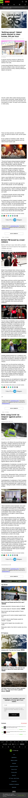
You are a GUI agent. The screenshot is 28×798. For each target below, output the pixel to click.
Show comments (14, 233)
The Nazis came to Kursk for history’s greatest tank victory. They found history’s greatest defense (13, 690)
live (7, 1)
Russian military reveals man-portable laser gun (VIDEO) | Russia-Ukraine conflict (14, 8)
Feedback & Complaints (14, 784)
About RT (14, 775)
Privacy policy (14, 772)
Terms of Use (14, 769)
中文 (26, 741)
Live (14, 754)
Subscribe (14, 714)
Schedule (14, 763)
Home (3, 29)
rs (22, 741)
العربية (2, 741)
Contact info (14, 781)
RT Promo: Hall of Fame (14, 778)
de (14, 741)
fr (18, 741)
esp (7, 741)
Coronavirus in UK (6, 564)
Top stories (4, 584)
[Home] (1, 1)
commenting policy (14, 226)
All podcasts (24, 723)
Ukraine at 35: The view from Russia (11, 650)
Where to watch (14, 760)
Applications (14, 757)
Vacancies (14, 787)
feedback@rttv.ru (6, 228)
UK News (7, 29)
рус (11, 741)
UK (2, 396)
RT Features (4, 633)
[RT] (5, 744)
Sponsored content (14, 766)
